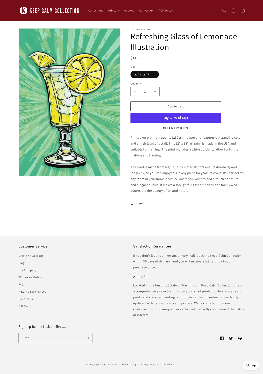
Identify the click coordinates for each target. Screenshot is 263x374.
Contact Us (25, 299)
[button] (114, 10)
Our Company (27, 270)
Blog (21, 263)
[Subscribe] (87, 338)
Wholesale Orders (30, 277)
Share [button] (139, 203)
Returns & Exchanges (32, 291)
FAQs (21, 284)
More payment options (175, 127)
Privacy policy (148, 364)
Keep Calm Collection (105, 364)
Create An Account (30, 256)
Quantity (135, 83)
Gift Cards (25, 306)
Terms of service (168, 364)
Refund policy (129, 364)
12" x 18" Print (145, 74)
